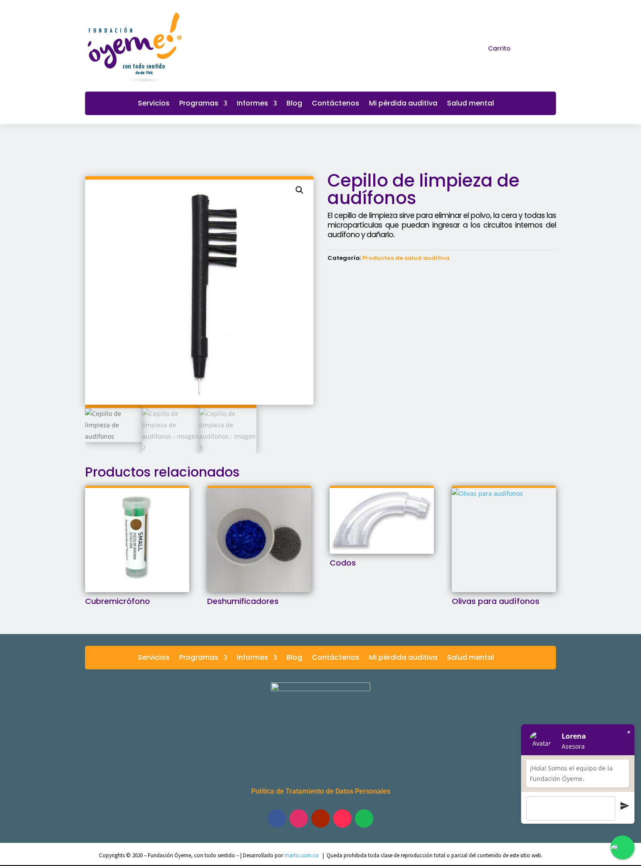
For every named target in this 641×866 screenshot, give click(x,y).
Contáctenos (335, 104)
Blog (294, 104)
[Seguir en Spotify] (364, 818)
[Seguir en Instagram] (550, 48)
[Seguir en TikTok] (342, 818)
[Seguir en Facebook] (534, 48)
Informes (252, 104)
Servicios (154, 104)
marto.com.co (302, 855)
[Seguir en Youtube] (320, 818)
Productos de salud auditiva (406, 258)
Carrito (499, 48)
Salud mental (470, 104)
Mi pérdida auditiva (403, 104)
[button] (299, 190)
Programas (198, 104)
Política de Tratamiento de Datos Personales (320, 791)
